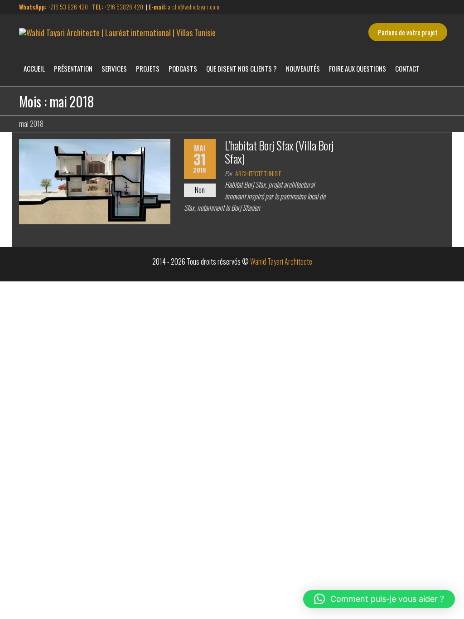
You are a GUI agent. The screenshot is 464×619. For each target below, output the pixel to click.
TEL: (97, 6)
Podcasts (183, 68)
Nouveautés (303, 68)
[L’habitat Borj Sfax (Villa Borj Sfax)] (94, 180)
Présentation (73, 68)
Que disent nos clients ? (241, 68)
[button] (379, 599)
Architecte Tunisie (258, 173)
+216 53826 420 (123, 6)
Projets (148, 68)
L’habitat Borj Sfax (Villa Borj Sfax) (279, 151)
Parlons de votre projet (408, 32)
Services (114, 68)
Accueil (34, 68)
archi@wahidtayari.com (184, 6)
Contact (407, 68)
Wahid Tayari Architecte (281, 261)
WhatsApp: (33, 6)
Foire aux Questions (357, 68)
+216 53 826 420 (68, 6)
